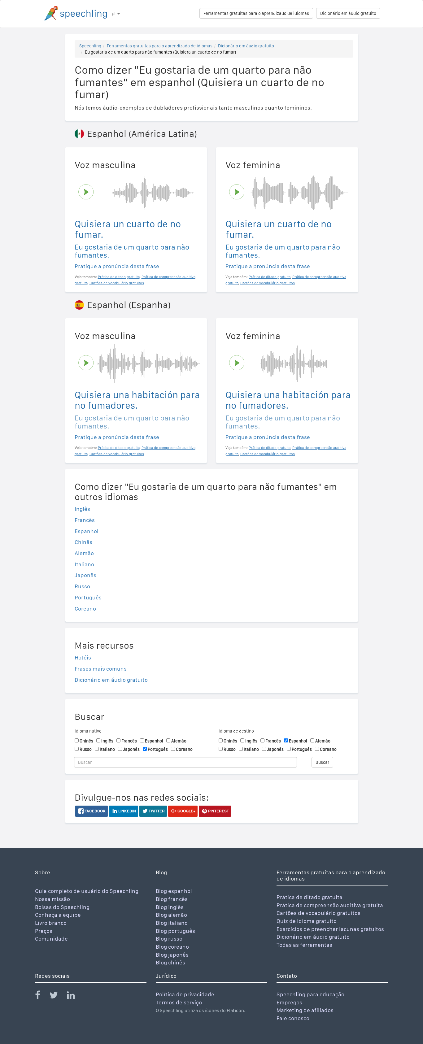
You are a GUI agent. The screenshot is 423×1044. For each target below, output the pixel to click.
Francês (85, 520)
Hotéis (83, 657)
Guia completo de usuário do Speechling (86, 891)
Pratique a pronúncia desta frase (117, 266)
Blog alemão (171, 914)
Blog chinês (170, 962)
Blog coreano (172, 946)
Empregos (289, 1002)
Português (88, 597)
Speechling (90, 45)
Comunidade (51, 938)
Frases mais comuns (101, 668)
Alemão (84, 553)
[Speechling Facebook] (41, 996)
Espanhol (86, 531)
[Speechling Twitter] (57, 996)
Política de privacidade (185, 994)
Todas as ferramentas (304, 945)
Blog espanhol (174, 891)
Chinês (83, 542)
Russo (82, 586)
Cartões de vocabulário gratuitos (318, 913)
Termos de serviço (179, 1002)
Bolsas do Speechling (62, 907)
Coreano (85, 608)
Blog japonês (172, 954)
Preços (43, 931)
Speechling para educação (310, 994)
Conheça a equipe (58, 914)
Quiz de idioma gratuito (307, 921)
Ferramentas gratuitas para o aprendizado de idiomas (256, 13)
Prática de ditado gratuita (309, 897)
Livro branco (51, 923)
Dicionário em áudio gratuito (348, 13)
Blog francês (172, 899)
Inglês (82, 509)
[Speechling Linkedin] (75, 996)
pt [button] (114, 13)
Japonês (85, 575)
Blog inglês (170, 907)
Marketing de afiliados (305, 1010)
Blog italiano (172, 923)
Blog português (175, 931)
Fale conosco (293, 1018)
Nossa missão (52, 899)
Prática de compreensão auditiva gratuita (330, 905)
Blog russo (169, 938)
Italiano (84, 564)
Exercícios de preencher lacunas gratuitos (330, 929)
